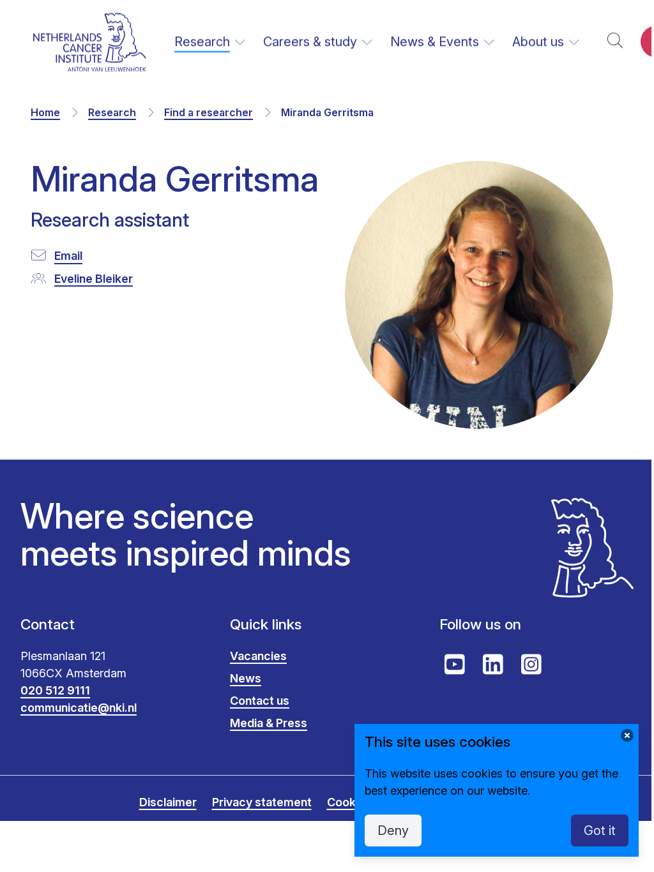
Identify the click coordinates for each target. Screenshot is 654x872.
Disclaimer (168, 802)
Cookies (349, 802)
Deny (393, 830)
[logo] (90, 42)
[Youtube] (454, 664)
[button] (615, 41)
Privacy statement (262, 802)
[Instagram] (531, 664)
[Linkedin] (493, 664)
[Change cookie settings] (627, 735)
